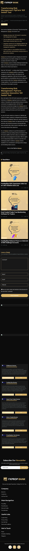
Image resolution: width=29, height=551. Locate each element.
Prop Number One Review (13, 435)
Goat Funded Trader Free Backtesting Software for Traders (13, 213)
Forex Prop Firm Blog (6, 152)
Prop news (4, 24)
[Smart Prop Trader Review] (4, 399)
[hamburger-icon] (24, 2)
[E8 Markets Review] (4, 366)
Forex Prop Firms (13, 152)
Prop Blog (6, 20)
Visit (21, 377)
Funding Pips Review (11, 382)
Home (2, 20)
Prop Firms (22, 152)
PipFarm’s (18, 43)
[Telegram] (10, 547)
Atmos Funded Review (12, 417)
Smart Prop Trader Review (13, 399)
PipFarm (10, 31)
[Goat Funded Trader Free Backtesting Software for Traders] (14, 200)
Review (19, 148)
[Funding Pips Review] (4, 383)
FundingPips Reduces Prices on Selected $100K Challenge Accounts (14, 242)
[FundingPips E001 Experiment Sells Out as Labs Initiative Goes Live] (14, 172)
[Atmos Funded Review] (4, 417)
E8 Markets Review (11, 365)
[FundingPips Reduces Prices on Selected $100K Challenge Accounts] (14, 229)
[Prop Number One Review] (4, 435)
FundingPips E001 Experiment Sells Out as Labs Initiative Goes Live (14, 184)
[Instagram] (19, 547)
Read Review (8, 377)
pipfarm (18, 152)
